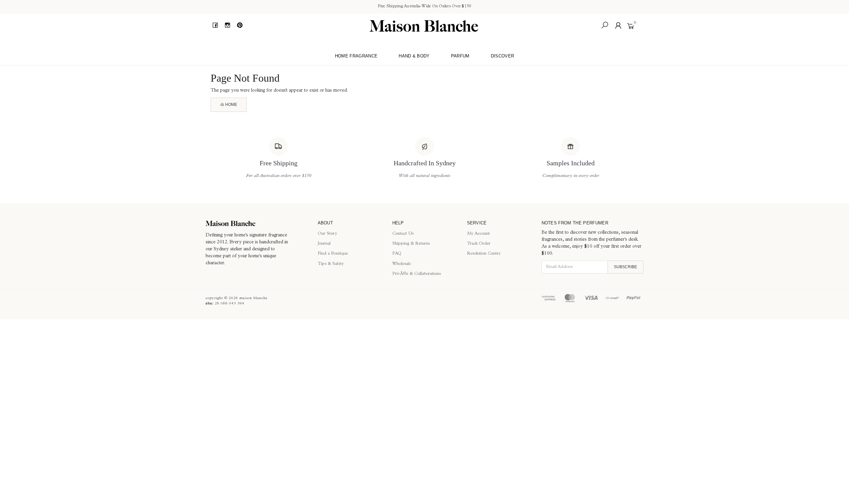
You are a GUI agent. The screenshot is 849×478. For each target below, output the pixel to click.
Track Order (478, 244)
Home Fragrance (356, 55)
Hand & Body (414, 55)
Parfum (460, 55)
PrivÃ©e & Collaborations (416, 274)
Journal (324, 244)
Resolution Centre (483, 254)
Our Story (327, 234)
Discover (502, 55)
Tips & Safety (331, 264)
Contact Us (403, 234)
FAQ (396, 254)
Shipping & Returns (411, 244)
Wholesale (401, 264)
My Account (478, 234)
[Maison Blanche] (424, 26)
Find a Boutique (333, 254)
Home (230, 104)
